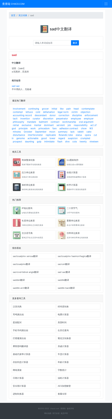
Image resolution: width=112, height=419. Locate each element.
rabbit (80, 131)
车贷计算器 (63, 354)
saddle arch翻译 (21, 288)
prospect (17, 141)
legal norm (63, 112)
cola (74, 141)
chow (84, 128)
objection (85, 112)
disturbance (19, 135)
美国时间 (62, 322)
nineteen (94, 141)
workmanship (69, 121)
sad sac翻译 (64, 272)
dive (67, 141)
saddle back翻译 (66, 288)
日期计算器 (18, 378)
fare (54, 128)
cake (88, 131)
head (76, 108)
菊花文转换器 (64, 338)
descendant (41, 115)
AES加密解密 (64, 386)
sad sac (16, 86)
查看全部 (62, 393)
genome (20, 138)
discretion (48, 118)
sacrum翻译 (64, 264)
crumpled (85, 138)
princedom (44, 128)
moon (52, 131)
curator (36, 118)
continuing (33, 108)
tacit (15, 118)
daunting (29, 141)
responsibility (81, 125)
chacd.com (54, 409)
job (69, 125)
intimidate (49, 141)
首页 (13, 15)
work (33, 128)
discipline (77, 115)
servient (61, 125)
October (28, 131)
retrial (16, 125)
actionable (33, 138)
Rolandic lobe (66, 135)
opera (88, 135)
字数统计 (62, 370)
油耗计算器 (63, 378)
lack (72, 131)
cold (38, 112)
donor (53, 115)
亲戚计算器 (63, 346)
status (79, 135)
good (44, 138)
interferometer (35, 135)
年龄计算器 (63, 362)
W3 (91, 128)
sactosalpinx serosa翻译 (25, 256)
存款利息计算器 (20, 362)
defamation (49, 112)
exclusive (26, 125)
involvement (19, 108)
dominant (49, 125)
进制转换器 (18, 393)
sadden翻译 (19, 280)
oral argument (86, 121)
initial (54, 108)
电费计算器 (63, 314)
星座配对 (17, 322)
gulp (39, 141)
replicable (51, 135)
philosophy (18, 121)
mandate (31, 121)
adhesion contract (68, 128)
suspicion (73, 138)
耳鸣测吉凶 (18, 314)
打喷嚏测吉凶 (19, 338)
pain (68, 108)
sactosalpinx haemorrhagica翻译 (74, 256)
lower (52, 138)
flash (59, 141)
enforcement (91, 115)
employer (89, 118)
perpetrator (62, 118)
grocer (45, 108)
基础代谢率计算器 (21, 354)
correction (64, 115)
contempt (18, 112)
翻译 (75, 42)
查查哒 (13, 3)
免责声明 (64, 413)
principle (23, 128)
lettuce (29, 112)
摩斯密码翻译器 (20, 346)
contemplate (88, 108)
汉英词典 (17, 306)
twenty (83, 141)
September (40, 131)
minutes (17, 131)
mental (37, 125)
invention (25, 118)
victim (74, 112)
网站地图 (47, 413)
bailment (43, 121)
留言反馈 (56, 413)
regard (61, 138)
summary (62, 131)
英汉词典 (22, 15)
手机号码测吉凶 (20, 330)
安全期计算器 (19, 386)
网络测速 (17, 370)
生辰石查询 (63, 330)
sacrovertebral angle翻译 (26, 272)
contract (55, 121)
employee (76, 118)
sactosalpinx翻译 (21, 264)
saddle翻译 (63, 280)
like (62, 108)
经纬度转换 (63, 306)
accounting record (22, 115)
